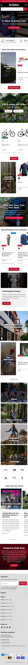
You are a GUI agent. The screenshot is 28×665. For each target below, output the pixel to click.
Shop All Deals (14, 379)
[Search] (25, 9)
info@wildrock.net (5, 639)
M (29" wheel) (10, 152)
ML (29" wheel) (13, 152)
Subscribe (23, 583)
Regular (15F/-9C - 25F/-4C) (8, 263)
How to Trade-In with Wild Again (14, 218)
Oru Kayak (20, 71)
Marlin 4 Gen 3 (6, 145)
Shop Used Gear (14, 269)
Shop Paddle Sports (14, 87)
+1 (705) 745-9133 (5, 642)
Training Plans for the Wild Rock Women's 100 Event (10, 515)
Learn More (6, 303)
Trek (3, 143)
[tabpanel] (14, 5)
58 (18, 152)
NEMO (3, 251)
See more (13, 539)
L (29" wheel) (7, 152)
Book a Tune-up (18, 111)
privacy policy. (13, 588)
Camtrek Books (21, 361)
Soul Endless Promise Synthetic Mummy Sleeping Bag (7, 254)
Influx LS (20, 182)
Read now (5, 533)
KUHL (19, 180)
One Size (20, 263)
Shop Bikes (8, 111)
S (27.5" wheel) (3, 152)
